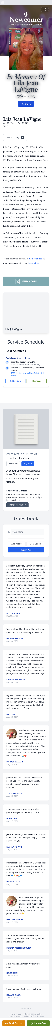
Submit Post (26, 550)
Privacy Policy (18, 1016)
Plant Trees (36, 381)
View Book (13, 463)
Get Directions (15, 381)
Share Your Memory (17, 505)
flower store (33, 262)
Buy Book (28, 463)
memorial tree (35, 258)
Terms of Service (33, 1016)
